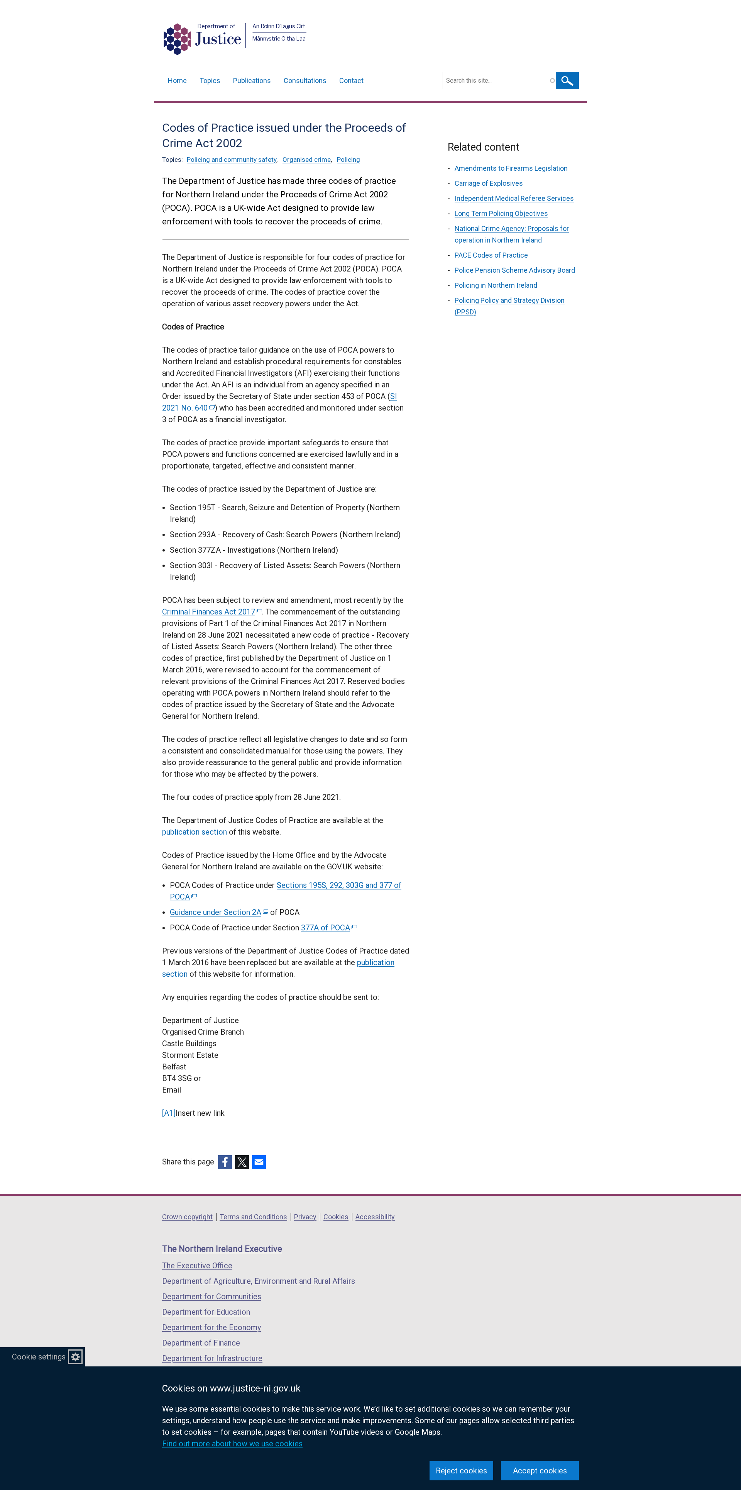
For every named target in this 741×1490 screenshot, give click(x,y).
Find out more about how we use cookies (232, 1443)
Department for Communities (211, 1296)
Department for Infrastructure (212, 1358)
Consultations (305, 80)
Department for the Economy (211, 1327)
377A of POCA (328, 927)
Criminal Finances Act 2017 (211, 611)
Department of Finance (201, 1342)
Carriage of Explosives (489, 183)
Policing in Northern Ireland (496, 285)
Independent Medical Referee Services (514, 198)
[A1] (169, 1113)
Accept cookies (540, 1470)
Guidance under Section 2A (218, 912)
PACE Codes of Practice (491, 255)
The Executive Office (197, 1265)
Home (177, 80)
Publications (252, 80)
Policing (348, 159)
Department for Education (206, 1312)
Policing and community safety (231, 159)
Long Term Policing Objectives (501, 213)
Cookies (336, 1217)
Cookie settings (39, 1356)
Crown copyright (187, 1217)
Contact (351, 80)
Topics (210, 80)
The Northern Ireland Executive (222, 1249)
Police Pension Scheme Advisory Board (515, 270)
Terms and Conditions (253, 1217)
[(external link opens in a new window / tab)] (225, 1162)
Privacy (305, 1217)
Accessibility (375, 1217)
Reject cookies (461, 1470)
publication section (194, 832)
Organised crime (307, 159)
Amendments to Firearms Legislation (511, 168)
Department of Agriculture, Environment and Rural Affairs (258, 1281)
